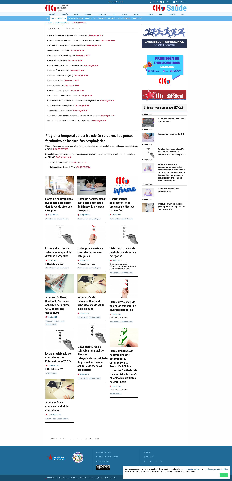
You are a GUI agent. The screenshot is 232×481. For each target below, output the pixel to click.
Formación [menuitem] (102, 18)
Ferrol (76, 14)
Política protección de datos (108, 457)
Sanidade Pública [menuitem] (57, 19)
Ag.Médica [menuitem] (112, 18)
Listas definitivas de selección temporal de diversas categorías (58, 252)
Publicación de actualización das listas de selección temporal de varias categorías (171, 152)
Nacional (52, 14)
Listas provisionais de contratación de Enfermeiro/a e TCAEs (58, 357)
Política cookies (103, 461)
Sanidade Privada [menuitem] (74, 18)
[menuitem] (47, 18)
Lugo (161, 14)
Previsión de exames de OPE (171, 134)
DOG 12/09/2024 (83, 167)
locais (148, 452)
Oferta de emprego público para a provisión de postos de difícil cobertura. (171, 206)
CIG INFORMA (53, 28)
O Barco (137, 14)
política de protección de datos (217, 469)
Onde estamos (180, 2)
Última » (98, 439)
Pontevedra (102, 14)
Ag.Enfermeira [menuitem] (124, 18)
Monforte (149, 14)
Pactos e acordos (73, 28)
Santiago (88, 14)
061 (182, 14)
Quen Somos (166, 2)
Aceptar (223, 475)
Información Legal (104, 452)
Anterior (54, 439)
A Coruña (65, 14)
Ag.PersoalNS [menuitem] (136, 18)
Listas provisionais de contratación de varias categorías (90, 252)
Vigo (114, 14)
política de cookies (192, 469)
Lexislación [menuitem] (89, 18)
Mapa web (150, 457)
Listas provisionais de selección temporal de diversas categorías (123, 306)
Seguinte (89, 439)
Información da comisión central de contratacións (57, 406)
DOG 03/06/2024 (78, 162)
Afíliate (50, 2)
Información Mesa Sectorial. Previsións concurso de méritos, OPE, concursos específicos (57, 305)
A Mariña (172, 14)
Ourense (124, 14)
